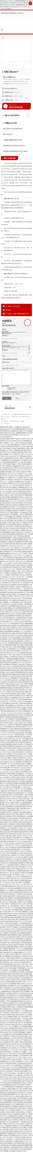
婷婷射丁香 (13, 520)
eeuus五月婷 (13, 1067)
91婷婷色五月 (21, 765)
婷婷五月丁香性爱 (16, 1005)
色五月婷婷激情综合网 (13, 524)
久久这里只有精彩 (18, 442)
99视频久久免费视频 (18, 487)
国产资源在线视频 (10, 534)
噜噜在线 (6, 1147)
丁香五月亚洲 (4, 1040)
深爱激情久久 (10, 859)
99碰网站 (24, 911)
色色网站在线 (28, 1125)
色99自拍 (8, 594)
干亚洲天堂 (19, 1038)
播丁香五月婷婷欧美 (15, 779)
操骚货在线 (20, 452)
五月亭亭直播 (16, 1143)
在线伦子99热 (11, 919)
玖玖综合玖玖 (19, 756)
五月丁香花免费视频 (6, 1100)
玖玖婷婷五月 (28, 855)
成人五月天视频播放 (22, 985)
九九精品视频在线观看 (9, 915)
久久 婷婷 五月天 (11, 800)
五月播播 (27, 763)
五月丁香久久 (18, 841)
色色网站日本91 (21, 491)
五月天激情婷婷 (13, 514)
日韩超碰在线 (4, 600)
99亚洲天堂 (24, 612)
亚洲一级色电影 (20, 919)
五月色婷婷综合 (6, 565)
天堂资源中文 (10, 660)
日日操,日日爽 (17, 610)
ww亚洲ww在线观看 (17, 505)
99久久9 (5, 1137)
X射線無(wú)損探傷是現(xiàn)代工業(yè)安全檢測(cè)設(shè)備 (16, 151)
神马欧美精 (13, 966)
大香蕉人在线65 (15, 532)
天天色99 (20, 1003)
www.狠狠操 (14, 952)
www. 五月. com (6, 485)
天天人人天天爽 (17, 501)
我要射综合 (4, 791)
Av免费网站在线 (27, 1011)
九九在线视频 (6, 769)
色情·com (29, 586)
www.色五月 (11, 1061)
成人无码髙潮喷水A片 (16, 837)
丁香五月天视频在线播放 (23, 464)
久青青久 (23, 438)
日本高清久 (11, 561)
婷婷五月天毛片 (7, 760)
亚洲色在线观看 (27, 1149)
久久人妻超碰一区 (7, 575)
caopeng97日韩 (27, 756)
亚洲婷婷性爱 (25, 682)
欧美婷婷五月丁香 (24, 658)
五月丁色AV (20, 855)
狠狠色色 (24, 512)
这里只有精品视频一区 (16, 651)
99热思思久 (13, 765)
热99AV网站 (26, 798)
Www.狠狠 (26, 446)
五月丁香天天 (10, 1096)
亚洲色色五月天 (24, 507)
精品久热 (13, 878)
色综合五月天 (8, 892)
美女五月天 (3, 1053)
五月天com (23, 839)
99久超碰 (19, 604)
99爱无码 (15, 993)
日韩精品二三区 (8, 442)
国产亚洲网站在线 (15, 832)
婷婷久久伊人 (19, 561)
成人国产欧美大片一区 (14, 1048)
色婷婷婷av (23, 1114)
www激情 (26, 561)
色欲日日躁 (6, 832)
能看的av (10, 608)
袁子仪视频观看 (21, 594)
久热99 (14, 491)
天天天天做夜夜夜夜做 (11, 863)
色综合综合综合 (9, 861)
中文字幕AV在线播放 (17, 538)
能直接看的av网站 (5, 781)
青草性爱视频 (21, 647)
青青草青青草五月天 (13, 791)
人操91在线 (10, 888)
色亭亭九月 (3, 857)
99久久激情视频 (20, 680)
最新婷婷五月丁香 (23, 592)
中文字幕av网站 (6, 911)
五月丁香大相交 (11, 452)
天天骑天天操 (18, 861)
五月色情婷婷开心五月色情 (16, 972)
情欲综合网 (3, 662)
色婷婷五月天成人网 (22, 654)
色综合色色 (18, 682)
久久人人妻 (6, 736)
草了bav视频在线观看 (19, 617)
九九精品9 (19, 950)
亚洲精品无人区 (27, 1034)
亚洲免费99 (17, 725)
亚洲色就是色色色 (25, 653)
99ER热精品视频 (26, 979)
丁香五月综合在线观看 (13, 637)
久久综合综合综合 (13, 732)
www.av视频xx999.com (11, 477)
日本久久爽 (23, 602)
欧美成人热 (27, 668)
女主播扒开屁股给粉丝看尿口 (20, 540)
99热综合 (13, 528)
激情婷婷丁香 (15, 625)
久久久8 (22, 849)
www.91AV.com (16, 612)
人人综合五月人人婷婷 (14, 701)
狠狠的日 (4, 592)
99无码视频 (7, 686)
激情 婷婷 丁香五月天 (20, 931)
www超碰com (19, 1075)
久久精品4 (18, 1151)
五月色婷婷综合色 (27, 958)
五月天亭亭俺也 (12, 822)
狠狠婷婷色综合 (18, 450)
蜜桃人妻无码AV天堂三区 (17, 736)
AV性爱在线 (17, 660)
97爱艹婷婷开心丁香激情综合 (24, 458)
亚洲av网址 (21, 689)
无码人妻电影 (6, 497)
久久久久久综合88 (23, 662)
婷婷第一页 (5, 927)
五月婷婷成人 (28, 1046)
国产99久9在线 (18, 1090)
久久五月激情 (10, 999)
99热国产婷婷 (7, 820)
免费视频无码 (23, 686)
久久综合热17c (11, 750)
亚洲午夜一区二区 (14, 507)
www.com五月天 (14, 962)
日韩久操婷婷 (23, 1071)
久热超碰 (15, 812)
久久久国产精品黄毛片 (8, 719)
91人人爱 (4, 847)
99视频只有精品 (10, 1014)
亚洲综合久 (23, 565)
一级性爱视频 (4, 460)
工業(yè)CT (9, 31)
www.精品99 (28, 647)
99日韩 (16, 468)
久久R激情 (27, 481)
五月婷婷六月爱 (10, 798)
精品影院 (5, 514)
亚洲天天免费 (11, 1007)
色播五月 (19, 707)
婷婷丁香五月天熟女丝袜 (20, 1133)
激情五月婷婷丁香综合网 (19, 808)
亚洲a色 (29, 602)
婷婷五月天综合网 (19, 999)
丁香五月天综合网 (5, 1059)
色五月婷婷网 (8, 898)
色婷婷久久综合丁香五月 (16, 1129)
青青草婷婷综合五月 (21, 534)
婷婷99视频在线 (15, 444)
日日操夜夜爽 (21, 968)
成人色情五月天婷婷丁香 (7, 874)
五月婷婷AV (3, 682)
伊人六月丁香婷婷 (15, 1104)
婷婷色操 (11, 586)
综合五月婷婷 (10, 834)
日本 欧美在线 (11, 470)
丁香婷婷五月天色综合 (21, 569)
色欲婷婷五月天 (22, 775)
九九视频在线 (11, 824)
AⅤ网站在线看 (27, 1038)
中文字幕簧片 (8, 563)
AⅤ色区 (7, 520)
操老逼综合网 (8, 1042)
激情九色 (13, 1085)
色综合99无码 (19, 715)
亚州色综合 (24, 516)
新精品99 (15, 510)
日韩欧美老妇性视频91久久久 (14, 446)
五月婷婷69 (11, 880)
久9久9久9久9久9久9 (22, 470)
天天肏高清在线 (11, 902)
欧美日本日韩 (16, 676)
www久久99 (10, 530)
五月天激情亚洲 (12, 600)
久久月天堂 (20, 853)
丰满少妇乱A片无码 (16, 941)
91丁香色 (21, 483)
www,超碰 (11, 843)
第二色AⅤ (18, 627)
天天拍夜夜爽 (15, 1114)
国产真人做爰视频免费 (14, 1083)
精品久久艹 (19, 1011)
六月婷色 (19, 995)
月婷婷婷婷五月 (6, 582)
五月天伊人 (16, 839)
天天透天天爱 (14, 752)
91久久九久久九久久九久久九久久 (13, 713)
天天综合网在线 (24, 524)
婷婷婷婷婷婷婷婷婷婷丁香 (9, 1094)
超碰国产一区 (17, 512)
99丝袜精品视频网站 (21, 719)
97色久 (13, 503)
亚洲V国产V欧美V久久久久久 (8, 709)
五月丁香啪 (15, 629)
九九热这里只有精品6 (13, 978)
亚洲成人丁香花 (22, 795)
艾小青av (7, 802)
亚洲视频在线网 (22, 1067)
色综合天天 (5, 1067)
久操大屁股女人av (5, 1050)
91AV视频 (8, 993)
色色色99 (4, 896)
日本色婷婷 (5, 1129)
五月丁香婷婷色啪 (22, 876)
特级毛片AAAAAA (18, 744)
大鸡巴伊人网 (24, 777)
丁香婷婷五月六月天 (19, 547)
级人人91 (2, 627)
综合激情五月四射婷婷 (20, 859)
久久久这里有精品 (14, 602)
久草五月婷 (9, 839)
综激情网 (18, 762)
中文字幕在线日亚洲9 (16, 666)
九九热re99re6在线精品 (18, 987)
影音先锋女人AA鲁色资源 (19, 703)
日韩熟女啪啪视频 (7, 997)
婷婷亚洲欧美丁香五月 (17, 623)
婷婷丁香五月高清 (16, 495)
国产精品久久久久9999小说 (15, 857)
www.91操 (12, 1038)
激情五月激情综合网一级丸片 (14, 785)
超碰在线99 (21, 1030)
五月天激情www (15, 1051)
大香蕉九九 (6, 697)
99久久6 (4, 643)
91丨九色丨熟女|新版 (11, 828)
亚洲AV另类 (19, 633)
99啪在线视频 (18, 672)
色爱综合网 (6, 711)
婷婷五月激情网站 (12, 662)
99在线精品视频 (21, 847)
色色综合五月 (14, 769)
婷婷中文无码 (26, 950)
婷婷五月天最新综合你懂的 (24, 614)
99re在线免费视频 (7, 806)
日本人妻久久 (4, 649)
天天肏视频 (5, 1034)
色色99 (18, 472)
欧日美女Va (18, 479)
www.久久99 (19, 684)
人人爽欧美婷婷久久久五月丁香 (22, 1141)
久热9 (1, 686)
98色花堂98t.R (19, 746)
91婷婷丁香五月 (10, 867)
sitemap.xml (7, 423)
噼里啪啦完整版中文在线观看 (24, 559)
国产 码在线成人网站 (23, 678)
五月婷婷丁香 (18, 843)
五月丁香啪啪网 (11, 678)
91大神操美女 (18, 929)
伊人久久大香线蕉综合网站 (16, 734)
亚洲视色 (20, 590)
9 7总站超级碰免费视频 (11, 658)
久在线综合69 (14, 1036)
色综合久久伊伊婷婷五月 (20, 913)
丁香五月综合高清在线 (17, 691)
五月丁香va (11, 1046)
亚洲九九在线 (15, 509)
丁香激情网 (14, 1106)
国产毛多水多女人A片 (17, 767)
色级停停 (21, 1116)
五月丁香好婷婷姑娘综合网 (23, 699)
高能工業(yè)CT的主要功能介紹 (12, 128)
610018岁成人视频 (26, 917)
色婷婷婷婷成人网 (13, 810)
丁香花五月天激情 (20, 586)
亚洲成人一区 (8, 501)
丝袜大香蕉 (20, 645)
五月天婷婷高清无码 (10, 707)
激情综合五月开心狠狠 (19, 1127)
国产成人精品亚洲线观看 (7, 616)
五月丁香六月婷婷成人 (18, 1123)
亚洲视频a (9, 510)
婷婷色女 (9, 913)
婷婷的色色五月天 (21, 695)
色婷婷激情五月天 (10, 458)
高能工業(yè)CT (20, 31)
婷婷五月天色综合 (5, 1024)
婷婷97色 (20, 573)
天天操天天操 (4, 701)
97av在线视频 (23, 771)
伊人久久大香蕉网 (5, 691)
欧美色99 (28, 547)
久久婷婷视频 (26, 882)
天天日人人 (11, 789)
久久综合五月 (4, 734)
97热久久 (8, 797)
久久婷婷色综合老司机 (12, 865)
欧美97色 (8, 487)
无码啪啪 (19, 520)
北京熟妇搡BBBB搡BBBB (24, 933)
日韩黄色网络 (21, 448)
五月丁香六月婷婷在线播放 (7, 464)
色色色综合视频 (26, 551)
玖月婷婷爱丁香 (6, 454)
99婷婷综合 (16, 567)
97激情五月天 (22, 758)
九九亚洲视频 (24, 1069)
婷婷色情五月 (11, 1011)
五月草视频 (28, 732)
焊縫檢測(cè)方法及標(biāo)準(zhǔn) (14, 145)
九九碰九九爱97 (17, 563)
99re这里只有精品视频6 (16, 939)
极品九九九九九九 (7, 440)
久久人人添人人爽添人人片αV (23, 1057)
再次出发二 (26, 651)
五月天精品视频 (26, 701)
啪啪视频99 (17, 888)
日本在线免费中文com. (6, 621)
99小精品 (10, 588)
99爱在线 (30, 839)
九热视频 (18, 516)
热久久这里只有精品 (10, 1098)
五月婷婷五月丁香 (8, 929)
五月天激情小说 (14, 830)
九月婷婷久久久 (23, 510)
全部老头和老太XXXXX (23, 896)
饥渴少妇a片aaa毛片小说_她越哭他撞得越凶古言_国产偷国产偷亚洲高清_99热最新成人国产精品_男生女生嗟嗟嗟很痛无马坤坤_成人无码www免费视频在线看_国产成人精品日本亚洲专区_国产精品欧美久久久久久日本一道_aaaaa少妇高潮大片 (16, 4)
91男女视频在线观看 (24, 812)
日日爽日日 (21, 1106)
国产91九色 (29, 765)
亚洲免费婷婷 (21, 976)
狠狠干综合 (26, 785)
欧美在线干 (27, 1075)
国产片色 (4, 489)
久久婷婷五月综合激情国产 (11, 923)
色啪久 (19, 1018)
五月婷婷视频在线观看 (13, 606)
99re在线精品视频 (24, 489)
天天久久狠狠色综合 (17, 797)
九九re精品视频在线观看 (19, 907)
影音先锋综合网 (14, 849)
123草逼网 (12, 1151)
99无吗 (18, 721)
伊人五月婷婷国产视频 (13, 983)
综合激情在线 (16, 1009)
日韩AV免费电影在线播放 (14, 935)
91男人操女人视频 (17, 814)
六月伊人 (28, 619)
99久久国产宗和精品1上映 (13, 818)
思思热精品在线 (7, 567)
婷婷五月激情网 (20, 528)
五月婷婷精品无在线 (26, 942)
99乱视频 (7, 1005)
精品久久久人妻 (18, 462)
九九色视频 (12, 970)
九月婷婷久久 (10, 754)
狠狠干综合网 (16, 777)
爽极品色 (8, 703)
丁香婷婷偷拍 (27, 604)
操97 (31, 625)
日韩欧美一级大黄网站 (9, 933)
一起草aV (24, 904)
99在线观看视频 (21, 989)
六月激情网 (19, 1007)
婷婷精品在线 (11, 680)
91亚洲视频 (13, 664)
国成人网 (2, 510)
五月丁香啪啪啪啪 (13, 460)
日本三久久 (25, 874)
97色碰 (4, 522)
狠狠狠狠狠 (17, 917)
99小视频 (12, 633)
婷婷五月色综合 (19, 1028)
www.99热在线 (18, 705)
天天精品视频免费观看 (22, 970)
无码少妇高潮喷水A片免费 (24, 1098)
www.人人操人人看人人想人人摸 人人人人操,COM (14, 884)
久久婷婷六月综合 (15, 979)
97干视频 (2, 1127)
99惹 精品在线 (9, 931)
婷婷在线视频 (8, 631)
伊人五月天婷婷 (27, 501)
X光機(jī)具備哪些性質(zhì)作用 (12, 140)
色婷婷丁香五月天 (17, 748)
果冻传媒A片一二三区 (19, 588)
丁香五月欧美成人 (10, 684)
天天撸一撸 (24, 964)
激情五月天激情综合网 (21, 880)
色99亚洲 (14, 1030)
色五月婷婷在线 (10, 695)
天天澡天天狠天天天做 (23, 915)
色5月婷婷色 (6, 816)
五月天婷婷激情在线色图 (9, 645)
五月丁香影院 (23, 522)
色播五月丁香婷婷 (20, 530)
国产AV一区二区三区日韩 (12, 872)
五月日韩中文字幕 (7, 723)
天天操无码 (5, 939)
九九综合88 (13, 604)
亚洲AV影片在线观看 (6, 793)
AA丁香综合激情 (6, 748)
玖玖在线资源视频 (5, 1085)
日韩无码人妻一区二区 (18, 582)
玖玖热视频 (25, 762)
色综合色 (21, 732)
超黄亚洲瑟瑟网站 (7, 744)
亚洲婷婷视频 (28, 623)
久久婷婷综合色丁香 (15, 904)
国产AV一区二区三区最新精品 (24, 789)
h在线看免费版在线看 (19, 892)
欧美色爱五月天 (7, 551)
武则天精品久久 (27, 966)
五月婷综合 (27, 631)
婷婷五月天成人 (6, 1030)
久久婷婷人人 (6, 941)
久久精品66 (13, 855)
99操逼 (14, 594)
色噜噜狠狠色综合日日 (18, 1100)
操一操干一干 (23, 577)
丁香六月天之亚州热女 (9, 1073)
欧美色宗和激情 (23, 670)
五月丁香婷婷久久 (14, 927)
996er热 (4, 470)
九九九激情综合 (22, 993)
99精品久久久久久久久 (12, 653)
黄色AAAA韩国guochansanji (17, 619)
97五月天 (13, 816)
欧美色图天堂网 (9, 917)
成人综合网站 (11, 1112)
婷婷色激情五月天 (22, 816)
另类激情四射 (10, 946)
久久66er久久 (10, 1057)
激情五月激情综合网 (19, 639)
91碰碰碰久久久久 (18, 631)
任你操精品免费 (17, 806)
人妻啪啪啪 (11, 643)
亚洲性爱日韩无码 (18, 760)
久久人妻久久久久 (26, 787)
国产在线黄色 (17, 869)
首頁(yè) (16, 29)
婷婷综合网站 (6, 849)
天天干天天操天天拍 (8, 493)
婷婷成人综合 (19, 974)
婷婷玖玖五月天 (25, 1143)
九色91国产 (5, 970)
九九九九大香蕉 (9, 672)
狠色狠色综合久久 (27, 660)
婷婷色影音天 (21, 890)
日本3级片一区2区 (13, 1040)
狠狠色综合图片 (16, 674)
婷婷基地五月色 (17, 575)
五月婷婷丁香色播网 (15, 1020)
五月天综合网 (4, 789)
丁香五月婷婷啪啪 (17, 1102)
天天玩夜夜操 (12, 847)
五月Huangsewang (15, 598)
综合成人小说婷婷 (27, 1083)
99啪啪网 (28, 781)
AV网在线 (11, 1022)
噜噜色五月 (22, 1092)
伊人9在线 (28, 689)
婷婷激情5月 (10, 746)
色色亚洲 (22, 509)
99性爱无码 (8, 717)
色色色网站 (19, 750)
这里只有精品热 (26, 1081)
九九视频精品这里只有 (17, 466)
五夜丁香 (19, 1077)
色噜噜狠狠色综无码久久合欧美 (19, 497)
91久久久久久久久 (12, 473)
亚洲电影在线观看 (27, 725)
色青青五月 (8, 612)
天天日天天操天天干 (13, 1053)
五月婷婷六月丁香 (25, 444)
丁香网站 (8, 808)
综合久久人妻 (22, 1024)
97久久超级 (5, 954)
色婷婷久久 (22, 473)
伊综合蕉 (8, 674)
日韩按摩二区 (4, 1022)
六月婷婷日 (14, 758)
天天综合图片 (13, 573)
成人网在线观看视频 (6, 1102)
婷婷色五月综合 (6, 1114)
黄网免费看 (11, 948)
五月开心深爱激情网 (15, 1065)
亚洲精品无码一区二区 (9, 555)
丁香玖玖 (21, 514)
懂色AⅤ (18, 438)
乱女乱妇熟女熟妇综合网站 (9, 1131)
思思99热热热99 (25, 728)
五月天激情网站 (21, 709)
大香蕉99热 (20, 1063)
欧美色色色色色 (22, 1036)
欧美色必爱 (14, 1024)
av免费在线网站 (10, 773)
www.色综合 (19, 656)
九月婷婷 (22, 865)
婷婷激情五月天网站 (24, 863)
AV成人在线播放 (9, 1028)
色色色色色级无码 (22, 579)
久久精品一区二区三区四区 (11, 771)
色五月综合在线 (9, 635)
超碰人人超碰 (15, 565)
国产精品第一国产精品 (22, 503)
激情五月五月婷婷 (13, 489)
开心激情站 (23, 962)
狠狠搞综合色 (18, 643)
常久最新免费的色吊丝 (12, 1092)
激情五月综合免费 (21, 544)
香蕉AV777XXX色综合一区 (7, 1139)
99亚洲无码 (10, 725)
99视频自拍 (3, 473)
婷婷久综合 (23, 830)
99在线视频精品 (6, 956)
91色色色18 (8, 505)
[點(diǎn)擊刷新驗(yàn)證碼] (11, 388)
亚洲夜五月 (9, 869)
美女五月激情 (18, 834)
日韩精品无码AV (13, 1116)
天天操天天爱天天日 (15, 954)
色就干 (8, 528)
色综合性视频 (10, 742)
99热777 (25, 981)
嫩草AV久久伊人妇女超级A (18, 804)
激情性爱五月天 (12, 1003)
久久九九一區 (8, 547)
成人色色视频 (27, 462)
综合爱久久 (3, 1112)
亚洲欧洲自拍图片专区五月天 (13, 921)
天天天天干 (18, 738)
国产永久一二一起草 (24, 545)
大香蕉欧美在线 (4, 855)
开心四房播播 (8, 610)
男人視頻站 (19, 981)
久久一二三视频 (7, 481)
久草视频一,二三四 (26, 1051)
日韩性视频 (3, 841)
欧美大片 (15, 483)
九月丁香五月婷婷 (23, 1016)
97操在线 (19, 902)
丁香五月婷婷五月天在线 (9, 448)
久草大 (24, 1151)
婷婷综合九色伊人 (18, 518)
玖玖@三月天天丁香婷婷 (20, 553)
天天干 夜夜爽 (4, 1151)
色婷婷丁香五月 (23, 477)
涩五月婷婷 (10, 682)
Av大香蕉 (13, 976)
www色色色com (10, 479)
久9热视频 (3, 942)
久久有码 (24, 1059)
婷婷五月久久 (23, 752)
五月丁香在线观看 (21, 456)
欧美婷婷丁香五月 (7, 639)
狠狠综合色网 (26, 610)
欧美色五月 (14, 781)
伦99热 (4, 1149)
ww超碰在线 (26, 635)
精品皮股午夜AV (12, 592)
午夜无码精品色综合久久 (20, 793)
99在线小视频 (27, 841)
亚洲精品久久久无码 (17, 1125)
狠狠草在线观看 (9, 549)
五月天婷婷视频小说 (9, 516)
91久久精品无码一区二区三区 (22, 886)
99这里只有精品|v (15, 960)
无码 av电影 (29, 976)
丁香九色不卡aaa (12, 590)
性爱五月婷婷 (14, 802)
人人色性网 (11, 656)
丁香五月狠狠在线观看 (13, 942)
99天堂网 (18, 1059)
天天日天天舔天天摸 (20, 754)
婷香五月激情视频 (19, 1032)
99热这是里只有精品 (14, 937)
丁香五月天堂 (6, 752)
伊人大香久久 (10, 450)
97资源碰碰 (13, 853)
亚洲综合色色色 (20, 1112)
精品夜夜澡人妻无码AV (21, 549)
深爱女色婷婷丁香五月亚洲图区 (21, 991)
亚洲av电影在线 (26, 941)
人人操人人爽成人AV (19, 723)
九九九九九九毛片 (19, 621)
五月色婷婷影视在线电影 (20, 608)
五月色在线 (5, 468)
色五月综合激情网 (24, 1044)
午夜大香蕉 (26, 748)
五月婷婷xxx (17, 958)
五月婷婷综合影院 (19, 526)
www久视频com (26, 1020)
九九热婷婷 (21, 781)
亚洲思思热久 (4, 985)
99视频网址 (5, 507)
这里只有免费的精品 (26, 791)
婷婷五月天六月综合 (16, 711)
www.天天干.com (13, 577)
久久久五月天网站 (10, 1110)
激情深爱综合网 (4, 960)
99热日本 (19, 966)
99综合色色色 (15, 1013)
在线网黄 (27, 824)
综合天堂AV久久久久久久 (7, 569)
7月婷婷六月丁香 (7, 1123)
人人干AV (24, 921)
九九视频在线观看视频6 (22, 870)
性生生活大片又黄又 (21, 1135)
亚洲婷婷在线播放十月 (8, 1075)
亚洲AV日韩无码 (19, 763)
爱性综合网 (24, 542)
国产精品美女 (28, 853)
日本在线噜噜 (6, 1069)
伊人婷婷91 (26, 1079)
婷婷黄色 (4, 810)
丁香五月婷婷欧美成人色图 (9, 689)
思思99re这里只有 (15, 581)
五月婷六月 (26, 557)
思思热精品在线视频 (17, 717)
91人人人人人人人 (24, 810)
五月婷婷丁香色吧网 (26, 567)
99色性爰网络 (4, 950)
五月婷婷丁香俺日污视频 (20, 1042)
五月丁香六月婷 (4, 651)
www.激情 (26, 713)
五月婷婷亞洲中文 (13, 1108)
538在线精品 (26, 738)
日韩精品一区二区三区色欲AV (24, 1110)
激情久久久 (27, 797)
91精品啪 (28, 1100)
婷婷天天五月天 (9, 1032)
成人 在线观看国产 (24, 740)
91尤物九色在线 (18, 1096)
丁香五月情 (14, 1050)
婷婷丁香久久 (6, 804)
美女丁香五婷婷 (20, 867)
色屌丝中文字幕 (20, 1139)
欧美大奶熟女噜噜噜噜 (15, 1034)
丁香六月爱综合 (4, 604)
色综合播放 (22, 1108)
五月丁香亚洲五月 (26, 532)
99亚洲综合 (15, 1044)
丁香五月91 (16, 596)
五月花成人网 (7, 1079)
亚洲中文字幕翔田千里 (8, 870)
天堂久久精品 (21, 878)
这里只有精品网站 (5, 767)
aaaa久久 (29, 454)
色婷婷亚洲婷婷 (10, 981)
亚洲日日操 (9, 1141)
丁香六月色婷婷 (7, 518)
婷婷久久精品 (16, 835)
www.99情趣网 (13, 1026)
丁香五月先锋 (10, 958)
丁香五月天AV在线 (7, 475)
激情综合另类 (24, 960)
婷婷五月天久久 (25, 1104)
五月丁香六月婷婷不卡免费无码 (22, 997)
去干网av (12, 699)
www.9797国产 (6, 907)
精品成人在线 (11, 974)
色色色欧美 (3, 978)
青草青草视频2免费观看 (18, 1118)
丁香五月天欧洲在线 (8, 557)
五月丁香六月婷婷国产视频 (23, 1088)
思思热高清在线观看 (6, 1143)
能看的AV (12, 894)
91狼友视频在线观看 (17, 909)
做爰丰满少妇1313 (10, 762)
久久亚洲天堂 (23, 1013)
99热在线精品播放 (7, 617)
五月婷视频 (9, 542)
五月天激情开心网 (18, 481)
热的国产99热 (20, 800)
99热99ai (8, 814)
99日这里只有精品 (11, 1063)
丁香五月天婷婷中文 (8, 738)
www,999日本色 (4, 581)
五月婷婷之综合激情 (17, 944)
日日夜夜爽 (19, 773)
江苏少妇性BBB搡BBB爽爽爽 (21, 898)
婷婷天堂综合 (7, 1044)
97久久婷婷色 (20, 1046)
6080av (21, 668)
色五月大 (29, 1137)
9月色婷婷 (23, 1137)
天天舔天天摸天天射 (15, 882)
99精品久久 (18, 874)
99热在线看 (3, 588)
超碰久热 (25, 1090)
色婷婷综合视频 (24, 625)
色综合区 (2, 859)
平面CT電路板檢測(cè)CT (21, 313)
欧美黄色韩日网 (16, 1081)
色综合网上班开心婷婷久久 (20, 726)
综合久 (11, 468)
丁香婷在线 (25, 1018)
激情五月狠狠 (21, 693)
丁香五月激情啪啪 (26, 598)
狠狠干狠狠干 (12, 896)
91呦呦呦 (5, 948)
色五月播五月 (21, 1073)
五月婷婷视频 (17, 542)
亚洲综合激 (13, 641)
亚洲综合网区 (18, 557)
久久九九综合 (18, 635)
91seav (29, 983)
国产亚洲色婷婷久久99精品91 (21, 1087)
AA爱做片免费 (28, 645)
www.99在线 (9, 925)
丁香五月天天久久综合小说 (7, 456)
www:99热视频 (22, 1026)
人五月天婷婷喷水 (23, 1055)
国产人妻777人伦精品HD (9, 579)
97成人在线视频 (27, 902)
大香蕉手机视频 (28, 684)
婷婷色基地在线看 (5, 625)
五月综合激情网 (24, 978)
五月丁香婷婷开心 (5, 1013)
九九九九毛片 (6, 666)
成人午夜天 (28, 509)
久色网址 (26, 760)
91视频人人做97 (15, 571)
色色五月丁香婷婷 (14, 1137)
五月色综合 (13, 989)
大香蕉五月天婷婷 (26, 472)
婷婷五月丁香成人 (27, 1048)
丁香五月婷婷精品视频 (20, 493)
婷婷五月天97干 (17, 440)
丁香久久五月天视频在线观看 (24, 948)
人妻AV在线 (20, 664)
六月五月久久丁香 (26, 835)
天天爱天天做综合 (17, 1079)
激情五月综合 (15, 686)
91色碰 (13, 1059)
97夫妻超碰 (27, 744)
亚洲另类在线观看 (17, 688)
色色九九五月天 (10, 614)
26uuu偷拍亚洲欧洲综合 (12, 499)
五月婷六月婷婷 (20, 824)
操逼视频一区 (12, 985)
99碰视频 (9, 1133)
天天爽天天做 (4, 647)
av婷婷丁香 (3, 919)
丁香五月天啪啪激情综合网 (13, 1001)
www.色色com (4, 972)
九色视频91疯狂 (6, 1009)
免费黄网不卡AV (6, 676)
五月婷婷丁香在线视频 (26, 872)
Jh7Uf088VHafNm (10, 559)
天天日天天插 (17, 551)
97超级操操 (16, 728)
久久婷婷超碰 (7, 1125)
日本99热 (7, 909)
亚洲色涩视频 (12, 968)
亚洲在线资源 (15, 670)
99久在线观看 (23, 460)
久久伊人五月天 (24, 596)
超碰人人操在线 (27, 707)
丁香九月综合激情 (5, 758)
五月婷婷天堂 (26, 956)
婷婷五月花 (9, 1127)
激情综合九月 (4, 561)
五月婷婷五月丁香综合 (12, 1071)
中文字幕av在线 (22, 1094)
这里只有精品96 (16, 956)
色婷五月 (17, 1022)
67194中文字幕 (19, 730)
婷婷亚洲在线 (8, 1087)
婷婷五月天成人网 (23, 1131)
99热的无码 (13, 1018)
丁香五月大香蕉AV (17, 485)
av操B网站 (5, 602)
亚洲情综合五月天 (19, 925)
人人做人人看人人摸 (25, 820)
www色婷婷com (6, 777)
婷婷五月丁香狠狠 (27, 779)
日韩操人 (12, 438)
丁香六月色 (6, 444)
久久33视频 (5, 573)
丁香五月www (26, 627)
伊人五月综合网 (16, 911)
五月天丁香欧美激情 (6, 726)
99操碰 (13, 1088)
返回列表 (8, 310)
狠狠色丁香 (12, 950)
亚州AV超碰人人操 (10, 472)
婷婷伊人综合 (4, 968)
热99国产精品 (7, 540)
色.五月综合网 (27, 773)
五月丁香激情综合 (19, 900)
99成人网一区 (25, 606)
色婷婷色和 (10, 841)
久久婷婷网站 (26, 1065)
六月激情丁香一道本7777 (19, 454)
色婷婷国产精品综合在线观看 (19, 584)
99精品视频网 (6, 532)
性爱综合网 (28, 680)
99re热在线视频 (4, 438)
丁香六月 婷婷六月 (23, 1050)
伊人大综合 (19, 798)
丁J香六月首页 (4, 904)
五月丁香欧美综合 (19, 536)
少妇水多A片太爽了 (7, 536)
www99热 (26, 705)
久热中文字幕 (18, 742)
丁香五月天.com (21, 555)
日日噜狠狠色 (6, 830)
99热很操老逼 (26, 935)
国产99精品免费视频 (12, 1055)
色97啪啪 (22, 1053)
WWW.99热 (11, 544)
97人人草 (6, 619)
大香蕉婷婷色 (4, 1048)
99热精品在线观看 (26, 649)
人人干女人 (26, 1061)
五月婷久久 (23, 983)
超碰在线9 (20, 641)
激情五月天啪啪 (28, 857)
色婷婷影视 (3, 935)
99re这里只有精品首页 (9, 693)
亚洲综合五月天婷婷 (9, 1135)
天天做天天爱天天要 (12, 522)
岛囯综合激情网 (9, 705)
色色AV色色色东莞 (5, 503)
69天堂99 (24, 888)
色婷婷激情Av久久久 (14, 649)
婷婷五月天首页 (12, 795)
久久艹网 (9, 728)
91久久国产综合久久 (12, 545)
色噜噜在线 (19, 1061)
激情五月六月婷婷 (7, 596)
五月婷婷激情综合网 (15, 1147)
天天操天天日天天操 (12, 668)
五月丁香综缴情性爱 (26, 1022)
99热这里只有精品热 (24, 822)
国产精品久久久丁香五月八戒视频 (15, 845)
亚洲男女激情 (28, 974)
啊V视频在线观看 (8, 886)
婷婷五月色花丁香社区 (6, 1090)
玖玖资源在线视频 (15, 787)
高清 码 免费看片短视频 (10, 1016)
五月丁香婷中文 (4, 1036)
